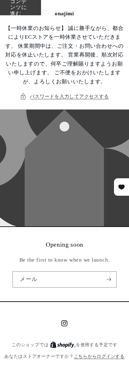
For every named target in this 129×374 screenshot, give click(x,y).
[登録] (108, 279)
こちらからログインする (99, 356)
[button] (64, 96)
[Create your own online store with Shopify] (63, 344)
